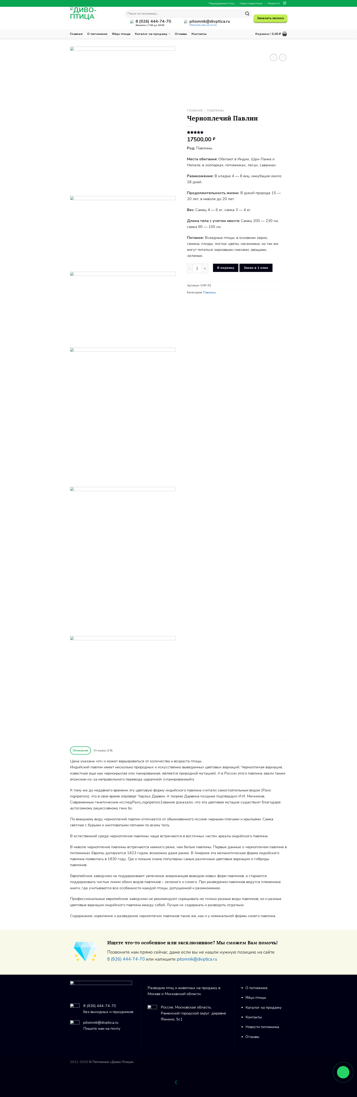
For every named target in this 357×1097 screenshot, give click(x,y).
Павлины (215, 110)
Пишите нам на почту (101, 1028)
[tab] (80, 750)
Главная (76, 34)
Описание (80, 750)
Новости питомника (262, 1026)
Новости (274, 3)
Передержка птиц (221, 3)
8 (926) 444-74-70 (126, 959)
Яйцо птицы (121, 34)
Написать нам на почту (203, 25)
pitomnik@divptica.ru (197, 959)
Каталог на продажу (151, 34)
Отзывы (181, 34)
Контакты (199, 34)
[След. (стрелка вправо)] (17, 1089)
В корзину (225, 268)
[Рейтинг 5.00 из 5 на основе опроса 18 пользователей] (234, 132)
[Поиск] (247, 13)
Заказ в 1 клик (256, 268)
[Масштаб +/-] (17, 1072)
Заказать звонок (270, 18)
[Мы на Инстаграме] (284, 3)
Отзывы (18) (103, 750)
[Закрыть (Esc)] (4, 1072)
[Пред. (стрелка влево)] (4, 1089)
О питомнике (97, 34)
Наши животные (251, 3)
